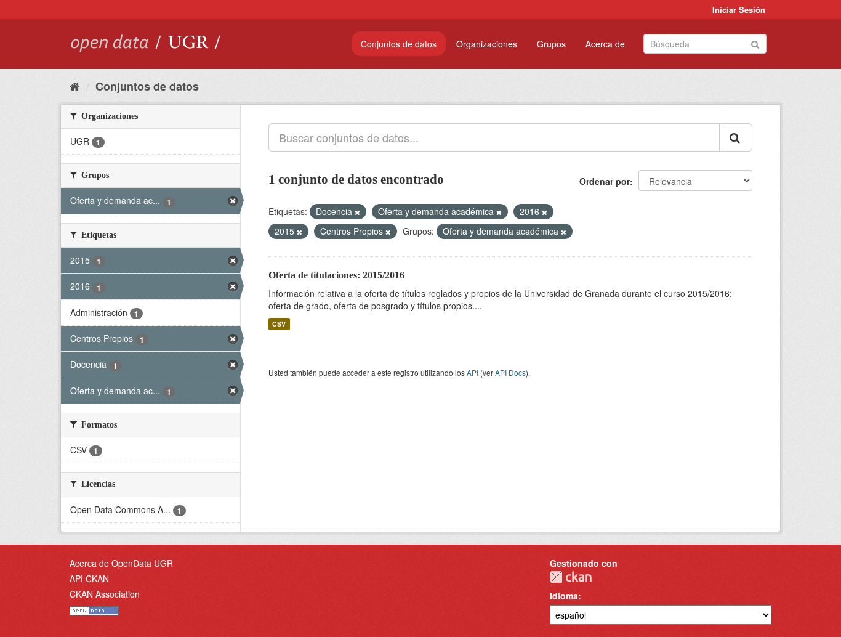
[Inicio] (75, 86)
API (472, 372)
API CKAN (89, 578)
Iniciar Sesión (738, 9)
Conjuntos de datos (399, 44)
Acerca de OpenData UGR (121, 563)
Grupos (551, 44)
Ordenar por (604, 181)
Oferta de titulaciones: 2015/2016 (336, 275)
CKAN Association (105, 594)
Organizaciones (486, 44)
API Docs (510, 372)
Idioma (564, 596)
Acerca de (605, 44)
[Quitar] (357, 212)
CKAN (571, 576)
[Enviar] (755, 43)
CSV (279, 323)
